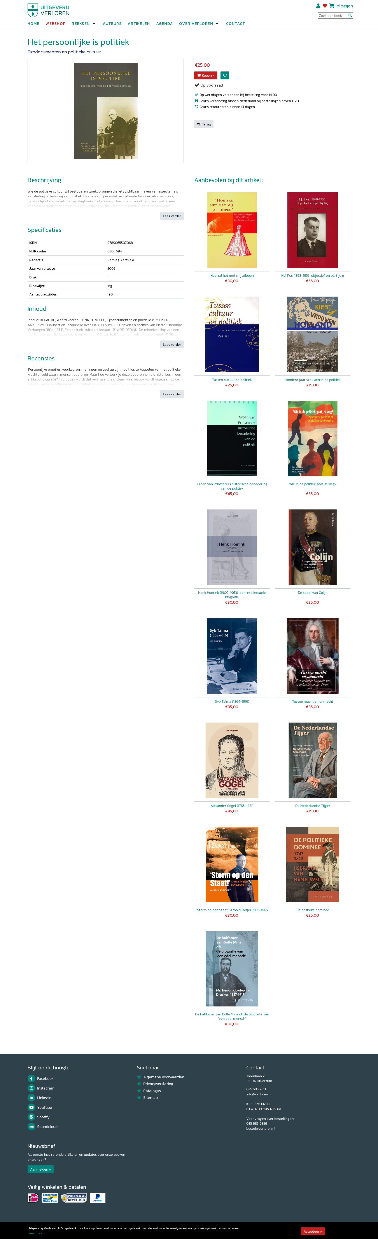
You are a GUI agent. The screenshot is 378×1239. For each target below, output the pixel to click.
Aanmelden (39, 1169)
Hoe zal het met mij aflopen (232, 275)
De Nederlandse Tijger (312, 805)
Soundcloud (47, 1127)
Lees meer (36, 1233)
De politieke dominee (312, 909)
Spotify (43, 1117)
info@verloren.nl (258, 1094)
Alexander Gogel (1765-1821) (232, 805)
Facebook (45, 1078)
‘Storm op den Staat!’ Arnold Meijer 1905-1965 (232, 909)
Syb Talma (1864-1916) (232, 701)
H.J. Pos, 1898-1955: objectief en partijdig (312, 275)
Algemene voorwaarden (163, 1077)
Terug (206, 124)
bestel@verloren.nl (260, 1128)
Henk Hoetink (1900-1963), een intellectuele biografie (232, 595)
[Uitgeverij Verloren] (49, 9)
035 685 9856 (256, 1089)
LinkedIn (44, 1098)
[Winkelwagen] (331, 5)
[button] (93, 24)
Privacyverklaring (158, 1084)
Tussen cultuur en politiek (232, 379)
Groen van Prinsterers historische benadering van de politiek (232, 486)
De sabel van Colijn (312, 592)
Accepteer (311, 1231)
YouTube (44, 1107)
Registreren (318, 5)
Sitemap (150, 1097)
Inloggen (344, 5)
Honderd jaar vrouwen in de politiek (313, 379)
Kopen (207, 75)
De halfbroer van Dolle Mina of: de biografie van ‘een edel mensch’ (232, 1016)
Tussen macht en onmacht (312, 701)
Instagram (45, 1088)
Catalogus (152, 1091)
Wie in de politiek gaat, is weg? (312, 484)
